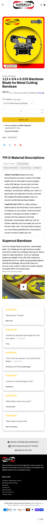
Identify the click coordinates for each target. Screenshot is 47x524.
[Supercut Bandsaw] (23, 5)
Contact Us (6, 487)
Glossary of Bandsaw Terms (11, 480)
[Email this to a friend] (20, 145)
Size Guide (16, 99)
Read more (21, 338)
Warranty (5, 485)
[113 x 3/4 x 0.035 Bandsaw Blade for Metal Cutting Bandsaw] (23, 42)
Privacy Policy (7, 494)
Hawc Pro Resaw (25, 168)
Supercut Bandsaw (9, 76)
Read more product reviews (12, 271)
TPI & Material (11, 99)
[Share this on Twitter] (4, 145)
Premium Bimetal (22, 164)
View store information (12, 131)
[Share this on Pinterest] (15, 145)
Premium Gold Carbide (10, 168)
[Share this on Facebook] (10, 145)
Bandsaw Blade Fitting (10, 483)
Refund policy (6, 490)
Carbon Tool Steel (9, 164)
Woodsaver (37, 168)
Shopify (34, 503)
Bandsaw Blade (12, 137)
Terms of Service (8, 492)
